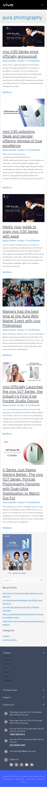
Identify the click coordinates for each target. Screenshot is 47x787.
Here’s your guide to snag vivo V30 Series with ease (20, 231)
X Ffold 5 (7, 660)
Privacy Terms (31, 779)
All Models (8, 680)
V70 (5, 668)
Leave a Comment (9, 60)
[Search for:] (23, 580)
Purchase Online (10, 690)
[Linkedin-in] (32, 765)
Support (6, 697)
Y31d (6, 676)
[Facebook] (11, 765)
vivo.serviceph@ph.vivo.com (23, 751)
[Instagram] (16, 765)
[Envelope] (6, 751)
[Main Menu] (42, 5)
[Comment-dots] (6, 713)
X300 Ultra (8, 656)
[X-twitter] (22, 765)
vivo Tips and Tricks (10, 640)
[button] (23, 691)
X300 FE (7, 664)
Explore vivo (8, 705)
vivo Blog (20, 60)
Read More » (7, 92)
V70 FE (7, 672)
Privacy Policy (20, 779)
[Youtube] (27, 765)
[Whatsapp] (6, 730)
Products (7, 653)
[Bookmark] (6, 760)
